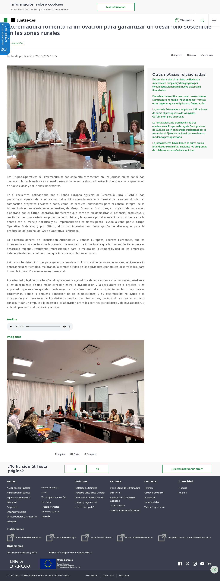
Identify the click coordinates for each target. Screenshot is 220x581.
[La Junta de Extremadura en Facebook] (180, 563)
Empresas (12, 506)
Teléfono (149, 487)
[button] (185, 20)
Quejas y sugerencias (86, 502)
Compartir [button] (208, 55)
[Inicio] (22, 563)
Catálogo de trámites (86, 487)
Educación (12, 502)
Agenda (182, 492)
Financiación (16, 43)
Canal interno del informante (124, 510)
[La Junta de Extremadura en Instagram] (194, 563)
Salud (44, 492)
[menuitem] (57, 487)
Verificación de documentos (90, 497)
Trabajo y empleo (50, 506)
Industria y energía (16, 511)
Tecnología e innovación (53, 497)
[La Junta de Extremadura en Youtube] (202, 563)
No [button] (97, 469)
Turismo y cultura (50, 511)
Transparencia (117, 505)
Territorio (46, 501)
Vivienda (45, 516)
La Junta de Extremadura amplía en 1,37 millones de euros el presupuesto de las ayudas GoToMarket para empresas (179, 113)
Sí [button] (75, 469)
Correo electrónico (154, 492)
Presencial (149, 497)
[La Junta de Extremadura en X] (187, 563)
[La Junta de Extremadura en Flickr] (209, 563)
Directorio (115, 492)
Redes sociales (151, 502)
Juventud (11, 521)
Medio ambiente (49, 487)
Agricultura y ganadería (18, 497)
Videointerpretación (154, 506)
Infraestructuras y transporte (22, 516)
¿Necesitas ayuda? (85, 506)
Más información (115, 7)
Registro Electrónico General (90, 492)
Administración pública (18, 492)
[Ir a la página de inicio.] (14, 20)
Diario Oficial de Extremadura (125, 487)
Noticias (183, 487)
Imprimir (177, 55)
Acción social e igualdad (18, 487)
